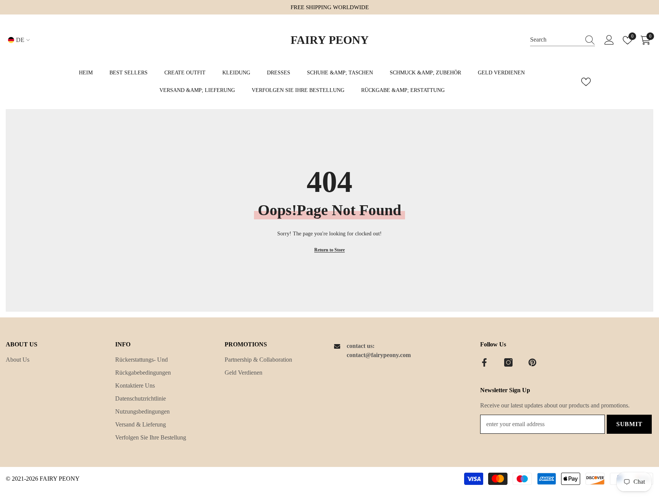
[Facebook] (484, 362)
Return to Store (329, 250)
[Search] (562, 40)
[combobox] (555, 40)
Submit (629, 424)
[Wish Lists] (586, 82)
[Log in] (609, 40)
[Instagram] (508, 362)
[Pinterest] (532, 362)
